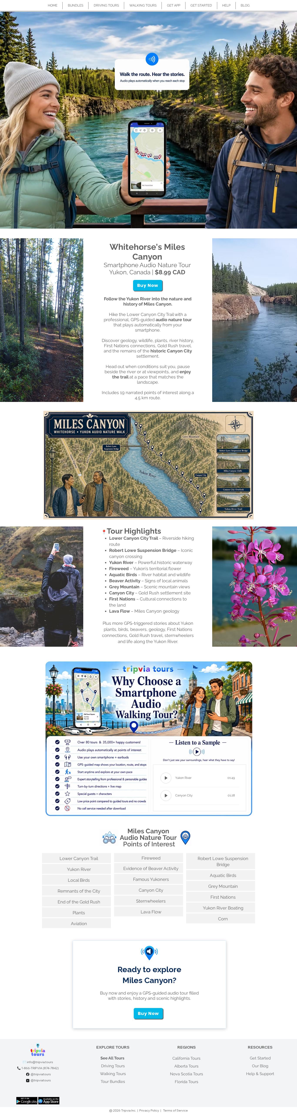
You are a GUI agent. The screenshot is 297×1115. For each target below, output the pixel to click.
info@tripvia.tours (40, 1062)
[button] (147, 285)
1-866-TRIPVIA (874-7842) (40, 1068)
